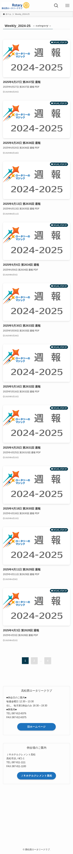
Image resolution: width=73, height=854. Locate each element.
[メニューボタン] (67, 5)
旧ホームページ (36, 726)
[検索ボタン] (56, 5)
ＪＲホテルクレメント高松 (36, 775)
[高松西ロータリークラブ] (15, 5)
